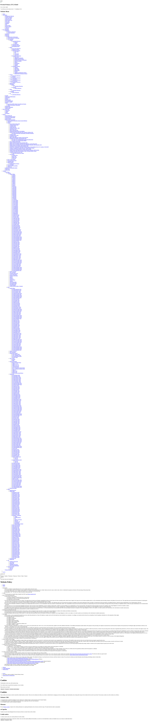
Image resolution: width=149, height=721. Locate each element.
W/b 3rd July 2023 (15, 241)
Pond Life (16, 520)
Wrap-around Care (8, 115)
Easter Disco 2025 (13, 129)
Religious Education (13, 80)
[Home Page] (0, 2)
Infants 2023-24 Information (12, 37)
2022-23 (11, 568)
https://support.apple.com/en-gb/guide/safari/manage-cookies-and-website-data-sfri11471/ (23, 662)
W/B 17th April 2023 (16, 524)
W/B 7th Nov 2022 (15, 543)
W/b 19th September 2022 (17, 268)
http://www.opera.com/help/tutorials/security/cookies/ (17, 660)
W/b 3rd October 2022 (16, 266)
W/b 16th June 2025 (16, 388)
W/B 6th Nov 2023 (15, 493)
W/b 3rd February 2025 (16, 401)
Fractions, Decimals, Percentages (20, 60)
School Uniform (8, 118)
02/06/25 (13, 185)
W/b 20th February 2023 (16, 254)
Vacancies (7, 28)
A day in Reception (13, 274)
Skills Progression (13, 281)
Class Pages (7, 172)
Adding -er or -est (15, 364)
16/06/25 (13, 182)
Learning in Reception (14, 273)
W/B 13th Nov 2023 (16, 494)
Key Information (6, 29)
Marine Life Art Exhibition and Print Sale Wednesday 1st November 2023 (23, 143)
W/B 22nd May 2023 (16, 530)
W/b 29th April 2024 (16, 225)
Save (11, 719)
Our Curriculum (10, 39)
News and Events (6, 109)
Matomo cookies (6, 706)
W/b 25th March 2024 (16, 427)
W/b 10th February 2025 (16, 400)
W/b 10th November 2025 (17, 384)
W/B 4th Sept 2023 (15, 500)
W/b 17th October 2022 (16, 482)
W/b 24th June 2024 (16, 298)
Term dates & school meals (10, 117)
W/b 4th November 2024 (16, 294)
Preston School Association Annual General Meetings (17, 120)
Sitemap (4, 667)
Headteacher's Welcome (9, 16)
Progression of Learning (16, 55)
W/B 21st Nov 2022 (16, 545)
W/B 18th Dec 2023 (16, 499)
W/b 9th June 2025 (15, 389)
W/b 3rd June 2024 (15, 299)
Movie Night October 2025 (15, 123)
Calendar (6, 111)
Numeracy (12, 278)
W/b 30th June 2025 (16, 386)
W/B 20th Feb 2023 (15, 531)
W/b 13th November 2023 (17, 232)
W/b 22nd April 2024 (16, 226)
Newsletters (7, 113)
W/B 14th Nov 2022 (16, 544)
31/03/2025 (14, 198)
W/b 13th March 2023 (16, 251)
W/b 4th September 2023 (16, 240)
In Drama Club (17, 521)
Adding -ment (14, 370)
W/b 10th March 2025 (16, 397)
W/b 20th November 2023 (17, 231)
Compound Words (15, 366)
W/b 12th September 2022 (17, 269)
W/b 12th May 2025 (16, 391)
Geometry (16, 64)
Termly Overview (13, 271)
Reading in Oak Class (14, 561)
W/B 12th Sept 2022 (16, 552)
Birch (8, 287)
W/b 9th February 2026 (16, 377)
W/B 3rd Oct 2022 (15, 555)
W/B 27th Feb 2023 (15, 532)
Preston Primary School (18, 523)
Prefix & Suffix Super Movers (17, 373)
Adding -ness (14, 372)
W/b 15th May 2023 (16, 246)
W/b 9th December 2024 (16, 405)
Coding (15, 516)
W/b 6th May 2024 (15, 301)
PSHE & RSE (12, 83)
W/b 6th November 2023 (16, 233)
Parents (4, 114)
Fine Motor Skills (13, 284)
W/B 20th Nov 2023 (16, 495)
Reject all (2, 689)
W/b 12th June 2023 (16, 244)
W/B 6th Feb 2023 (15, 541)
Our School (5, 15)
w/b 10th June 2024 (15, 220)
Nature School (12, 279)
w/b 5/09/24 (14, 199)
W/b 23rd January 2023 (16, 256)
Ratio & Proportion (17, 61)
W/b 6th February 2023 (16, 471)
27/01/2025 (14, 189)
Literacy (11, 276)
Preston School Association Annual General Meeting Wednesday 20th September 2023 (26, 144)
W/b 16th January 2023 (16, 257)
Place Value (16, 56)
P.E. (15, 518)
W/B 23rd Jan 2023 (15, 539)
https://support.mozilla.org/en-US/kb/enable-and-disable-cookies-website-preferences (23, 659)
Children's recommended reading (11, 167)
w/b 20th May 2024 (15, 222)
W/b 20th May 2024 (16, 422)
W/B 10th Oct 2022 (15, 556)
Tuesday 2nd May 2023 (16, 456)
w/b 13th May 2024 (15, 223)
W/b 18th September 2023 (17, 238)
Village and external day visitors (18, 153)
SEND (6, 102)
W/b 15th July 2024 (15, 415)
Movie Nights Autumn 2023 (15, 141)
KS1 (15, 52)
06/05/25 (13, 177)
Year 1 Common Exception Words (18, 367)
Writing (15, 43)
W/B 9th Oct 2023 (15, 506)
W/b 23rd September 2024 (17, 413)
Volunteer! (9, 121)
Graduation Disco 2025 (14, 124)
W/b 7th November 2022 (16, 263)
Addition (16, 67)
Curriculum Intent (15, 44)
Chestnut (9, 173)
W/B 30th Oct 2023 (15, 492)
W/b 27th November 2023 (17, 439)
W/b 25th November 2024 (17, 407)
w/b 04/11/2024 (15, 212)
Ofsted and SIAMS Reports (10, 96)
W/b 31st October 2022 (16, 264)
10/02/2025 (14, 191)
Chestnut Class (15, 155)
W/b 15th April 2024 (16, 305)
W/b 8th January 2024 (16, 436)
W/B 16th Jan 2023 (15, 538)
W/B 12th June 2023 (16, 509)
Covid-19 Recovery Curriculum (13, 38)
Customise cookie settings (14, 689)
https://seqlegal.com (31, 594)
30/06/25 (13, 180)
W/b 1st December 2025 (16, 382)
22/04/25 (13, 175)
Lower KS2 (16, 53)
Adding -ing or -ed (15, 365)
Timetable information (14, 564)
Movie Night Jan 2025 (14, 130)
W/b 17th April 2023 (16, 249)
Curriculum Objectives (16, 41)
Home (4, 13)
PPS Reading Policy (16, 46)
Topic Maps (12, 562)
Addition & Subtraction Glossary (20, 72)
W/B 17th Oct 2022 (15, 557)
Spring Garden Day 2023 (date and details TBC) (19, 142)
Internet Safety (7, 108)
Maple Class (14, 157)
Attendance (7, 33)
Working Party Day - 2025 (15, 128)
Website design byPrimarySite (8, 675)
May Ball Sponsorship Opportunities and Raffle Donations (23, 133)
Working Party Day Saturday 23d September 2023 (19, 145)
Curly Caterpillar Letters (16, 355)
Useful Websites (13, 285)
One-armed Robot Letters (16, 356)
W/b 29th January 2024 (16, 433)
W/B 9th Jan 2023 (15, 537)
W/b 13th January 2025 (16, 292)
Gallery (6, 112)
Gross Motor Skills (13, 283)
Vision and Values (8, 18)
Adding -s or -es (15, 363)
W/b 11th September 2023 (17, 239)
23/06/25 (13, 183)
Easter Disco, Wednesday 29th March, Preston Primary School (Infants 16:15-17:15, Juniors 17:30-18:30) (29, 146)
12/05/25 (13, 178)
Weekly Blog (12, 491)
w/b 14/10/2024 (15, 210)
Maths (11, 47)
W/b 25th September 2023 (17, 236)
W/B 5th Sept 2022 (15, 551)
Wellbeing (7, 23)
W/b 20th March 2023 (16, 250)
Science (11, 74)
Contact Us (7, 27)
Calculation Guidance (16, 66)
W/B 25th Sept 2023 (16, 503)
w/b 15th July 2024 (15, 214)
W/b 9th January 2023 (16, 258)
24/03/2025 (14, 197)
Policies (6, 98)
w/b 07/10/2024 (15, 209)
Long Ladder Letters (16, 354)
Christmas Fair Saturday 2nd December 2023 (18, 138)
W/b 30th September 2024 (17, 295)
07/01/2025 (14, 186)
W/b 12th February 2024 (16, 431)
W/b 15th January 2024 (16, 230)
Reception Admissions (11, 31)
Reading (16, 42)
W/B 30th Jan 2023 (15, 540)
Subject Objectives (17, 88)
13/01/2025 (14, 187)
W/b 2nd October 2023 (16, 235)
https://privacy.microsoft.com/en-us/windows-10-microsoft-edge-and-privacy (21, 663)
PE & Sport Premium (9, 100)
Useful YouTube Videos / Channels (16, 286)
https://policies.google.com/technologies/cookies (79, 654)
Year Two (16, 458)
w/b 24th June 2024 (15, 218)
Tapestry (11, 280)
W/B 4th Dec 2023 (15, 497)
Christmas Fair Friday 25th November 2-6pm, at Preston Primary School (23, 151)
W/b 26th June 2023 (16, 242)
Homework (12, 374)
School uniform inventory (14, 163)
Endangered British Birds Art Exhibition (17, 131)
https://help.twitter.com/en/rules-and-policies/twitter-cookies (81, 653)
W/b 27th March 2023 (16, 465)
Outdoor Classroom (18, 519)
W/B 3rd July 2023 (15, 512)
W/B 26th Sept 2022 (16, 554)
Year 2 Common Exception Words (18, 368)
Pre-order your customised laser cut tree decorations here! (22, 139)
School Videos (7, 25)
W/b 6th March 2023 (16, 252)
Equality (6, 95)
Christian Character (8, 17)
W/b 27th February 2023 (16, 253)
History (13, 85)
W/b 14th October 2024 (16, 411)
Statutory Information (9, 107)
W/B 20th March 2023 (16, 535)
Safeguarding (7, 106)
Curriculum (7, 35)
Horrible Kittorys (17, 517)
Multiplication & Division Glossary (20, 73)
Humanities (12, 84)
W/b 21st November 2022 (17, 261)
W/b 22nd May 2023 (16, 324)
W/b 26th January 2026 (16, 379)
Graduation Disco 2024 (14, 135)
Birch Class (14, 156)
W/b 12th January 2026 (16, 381)
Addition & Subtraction (18, 57)
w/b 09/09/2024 (15, 213)
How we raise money (11, 159)
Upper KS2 (16, 54)
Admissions (7, 30)
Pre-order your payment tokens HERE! (19, 140)
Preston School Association (10, 119)
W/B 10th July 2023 (16, 513)
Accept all (7, 689)
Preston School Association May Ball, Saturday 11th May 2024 (21, 132)
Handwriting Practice (14, 353)
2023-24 (11, 567)
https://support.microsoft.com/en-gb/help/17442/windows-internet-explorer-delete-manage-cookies (25, 661)
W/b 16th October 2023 (16, 313)
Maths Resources (13, 490)
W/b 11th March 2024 (16, 429)
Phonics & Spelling (13, 361)
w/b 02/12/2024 (15, 202)
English (11, 40)
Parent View (7, 168)
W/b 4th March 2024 (16, 228)
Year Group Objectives (16, 48)
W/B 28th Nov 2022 (16, 546)
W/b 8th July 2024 (15, 417)
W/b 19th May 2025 (16, 390)
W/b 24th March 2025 (16, 395)
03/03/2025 (14, 190)
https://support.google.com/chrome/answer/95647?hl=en (17, 658)
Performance (7, 97)
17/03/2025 (14, 196)
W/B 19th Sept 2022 (16, 553)
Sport (6, 24)
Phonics (11, 277)
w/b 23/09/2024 (15, 207)
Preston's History (8, 26)
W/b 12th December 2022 (17, 475)
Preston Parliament (8, 569)
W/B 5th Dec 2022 (15, 547)
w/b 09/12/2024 (15, 201)
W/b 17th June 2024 (16, 420)
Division (16, 71)
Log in (4, 571)
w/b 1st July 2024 (15, 217)
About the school (8, 19)
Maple (8, 489)
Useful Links (7, 169)
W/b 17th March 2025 (16, 396)
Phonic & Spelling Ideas (16, 362)
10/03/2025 (14, 195)
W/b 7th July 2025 (15, 385)
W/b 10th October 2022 (16, 265)
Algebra (15, 62)
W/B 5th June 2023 (15, 508)
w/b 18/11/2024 (15, 204)
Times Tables (16, 69)
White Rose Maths (13, 488)
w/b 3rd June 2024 (15, 221)
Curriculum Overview (16, 45)
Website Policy (5, 669)
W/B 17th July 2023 (16, 514)
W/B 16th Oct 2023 (15, 507)
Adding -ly (14, 369)
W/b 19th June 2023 (16, 243)
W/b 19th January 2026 (16, 380)
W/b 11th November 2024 (17, 409)
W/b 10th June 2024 (16, 421)
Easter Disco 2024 (13, 136)
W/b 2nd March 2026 (16, 376)
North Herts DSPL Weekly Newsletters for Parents (16, 104)
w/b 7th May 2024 (15, 224)
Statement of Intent (15, 49)
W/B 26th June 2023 (16, 511)
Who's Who (7, 21)
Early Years (16, 51)
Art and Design (12, 76)
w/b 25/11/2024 (15, 203)
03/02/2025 (14, 194)
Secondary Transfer (8, 101)
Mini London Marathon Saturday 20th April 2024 (19, 137)
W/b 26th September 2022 (17, 267)
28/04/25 (13, 176)
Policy (4, 585)
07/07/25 (13, 184)
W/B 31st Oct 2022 (15, 542)
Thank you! (9, 166)
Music (11, 89)
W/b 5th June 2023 (15, 245)
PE (10, 93)
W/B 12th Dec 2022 (16, 548)
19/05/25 (13, 179)
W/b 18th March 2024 (16, 227)
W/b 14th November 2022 (17, 262)
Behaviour (7, 34)
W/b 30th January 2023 (16, 255)
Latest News (7, 110)
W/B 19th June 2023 (16, 510)
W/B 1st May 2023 (15, 526)
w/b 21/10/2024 (15, 211)
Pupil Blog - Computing (16, 515)
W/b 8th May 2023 (15, 247)
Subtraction (16, 68)
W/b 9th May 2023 (15, 455)
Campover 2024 (13, 134)
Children (4, 171)
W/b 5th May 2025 (15, 392)
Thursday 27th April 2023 (17, 459)
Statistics (16, 65)
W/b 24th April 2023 (16, 248)
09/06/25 (13, 181)
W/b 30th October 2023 (16, 234)
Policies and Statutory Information (13, 105)
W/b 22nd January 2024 (16, 229)
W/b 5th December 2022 (16, 476)
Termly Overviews (13, 351)
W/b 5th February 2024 (16, 432)
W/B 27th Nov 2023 (16, 496)
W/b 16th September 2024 (17, 296)
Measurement (16, 63)
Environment (16, 522)
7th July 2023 (14, 448)
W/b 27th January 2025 (16, 291)
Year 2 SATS (12, 358)
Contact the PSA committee (12, 165)
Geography (14, 87)
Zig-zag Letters (15, 357)
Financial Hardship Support (10, 116)
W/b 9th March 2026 (16, 375)
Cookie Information (6, 668)
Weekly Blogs (12, 174)
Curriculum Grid (13, 558)
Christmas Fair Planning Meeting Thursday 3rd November (20, 149)
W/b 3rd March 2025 (16, 398)
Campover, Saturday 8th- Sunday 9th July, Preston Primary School (22, 147)
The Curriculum (13, 272)
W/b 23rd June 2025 (16, 387)
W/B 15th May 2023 (16, 529)
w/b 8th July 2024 (15, 216)
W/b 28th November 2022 (17, 339)
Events (8, 122)
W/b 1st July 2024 (15, 418)
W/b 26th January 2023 (16, 336)
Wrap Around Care (8, 20)
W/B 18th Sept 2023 (16, 502)
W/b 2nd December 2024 (16, 406)
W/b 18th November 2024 (17, 293)
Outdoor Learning (10, 566)
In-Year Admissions (11, 32)
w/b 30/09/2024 (15, 208)
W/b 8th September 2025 (16, 289)
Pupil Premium (8, 99)
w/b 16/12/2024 (15, 200)
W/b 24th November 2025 (17, 383)
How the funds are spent (11, 160)
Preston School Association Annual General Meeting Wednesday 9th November (24, 150)
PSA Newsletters (10, 164)
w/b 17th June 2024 (15, 219)
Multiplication (17, 70)
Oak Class (14, 158)
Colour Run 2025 (13, 127)
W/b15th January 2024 (16, 435)
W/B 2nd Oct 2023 (15, 504)
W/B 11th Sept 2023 (16, 501)
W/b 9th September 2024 (16, 297)
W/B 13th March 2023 (16, 534)
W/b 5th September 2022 (16, 270)
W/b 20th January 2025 (16, 403)
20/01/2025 (14, 188)
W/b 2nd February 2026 (16, 378)
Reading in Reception (14, 275)
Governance (7, 22)
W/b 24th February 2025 (16, 290)
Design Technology (13, 78)
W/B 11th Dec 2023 (15, 498)
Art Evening (12, 154)
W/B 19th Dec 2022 (16, 549)
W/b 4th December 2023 (16, 437)
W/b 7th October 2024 (16, 412)
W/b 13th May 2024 (16, 300)
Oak (8, 560)
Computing (12, 91)
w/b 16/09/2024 (15, 206)
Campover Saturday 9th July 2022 (16, 152)
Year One (16, 457)
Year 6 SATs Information (14, 565)
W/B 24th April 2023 (16, 525)
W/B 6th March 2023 (16, 533)
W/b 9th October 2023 (16, 444)
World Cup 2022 (15, 478)
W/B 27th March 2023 (16, 536)
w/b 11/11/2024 (15, 205)
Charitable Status (10, 161)
